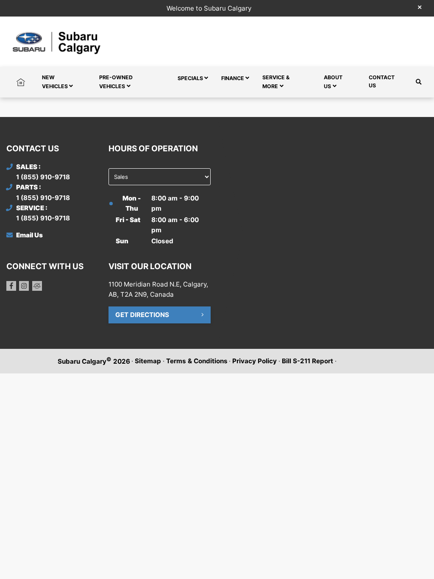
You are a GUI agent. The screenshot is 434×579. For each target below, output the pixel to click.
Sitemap (148, 361)
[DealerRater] (37, 286)
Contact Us (382, 81)
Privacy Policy (254, 361)
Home (21, 77)
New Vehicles (55, 82)
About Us (333, 82)
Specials (190, 78)
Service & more (275, 82)
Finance (232, 78)
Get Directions (142, 315)
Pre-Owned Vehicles (116, 82)
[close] (420, 7)
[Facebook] (11, 286)
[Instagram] (24, 286)
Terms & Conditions (197, 361)
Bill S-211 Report (307, 361)
